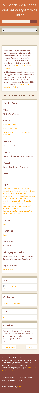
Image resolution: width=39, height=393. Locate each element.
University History (9, 125)
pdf (4, 224)
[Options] (32, 21)
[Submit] (35, 21)
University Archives (10, 128)
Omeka (20, 387)
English (6, 235)
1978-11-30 (7, 178)
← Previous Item (8, 347)
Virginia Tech (8, 270)
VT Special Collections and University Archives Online (19, 10)
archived (6, 317)
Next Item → (32, 347)
